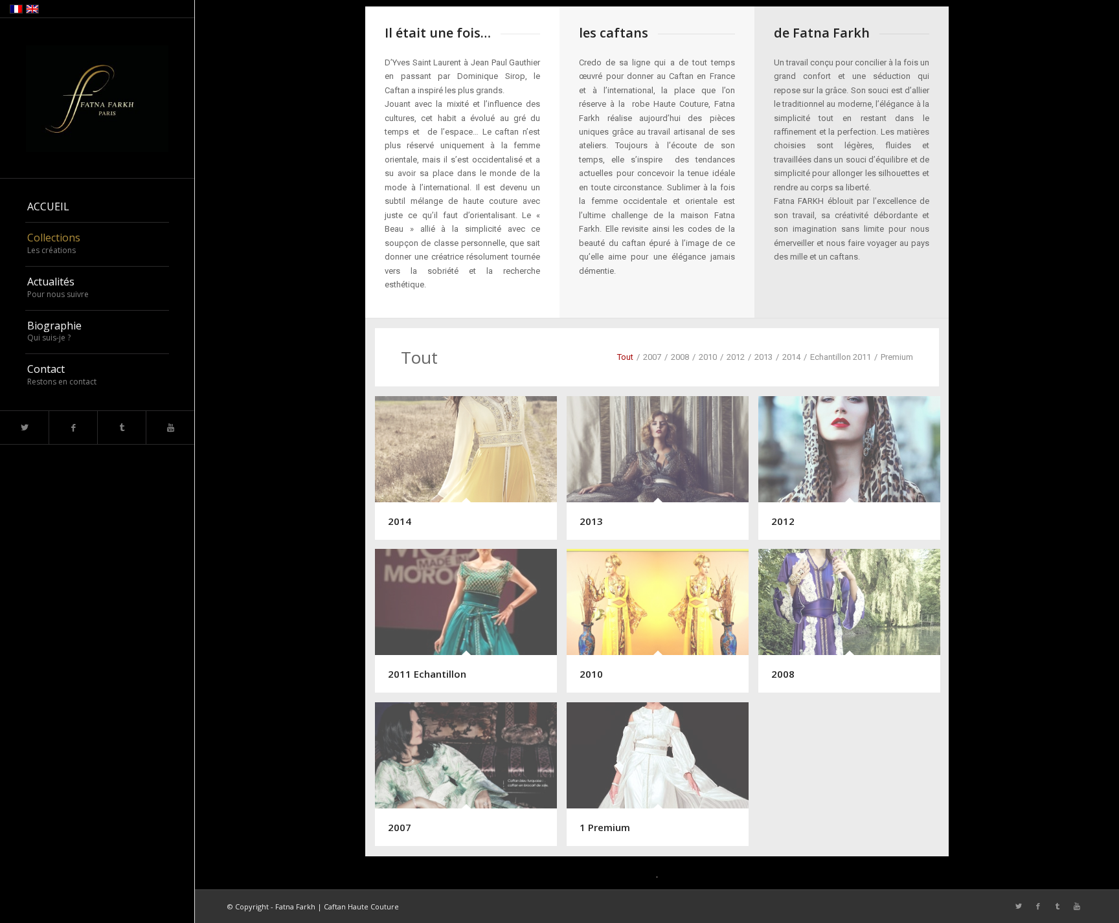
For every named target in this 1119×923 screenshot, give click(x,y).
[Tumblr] (121, 427)
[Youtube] (170, 427)
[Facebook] (73, 427)
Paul (499, 62)
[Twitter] (24, 427)
